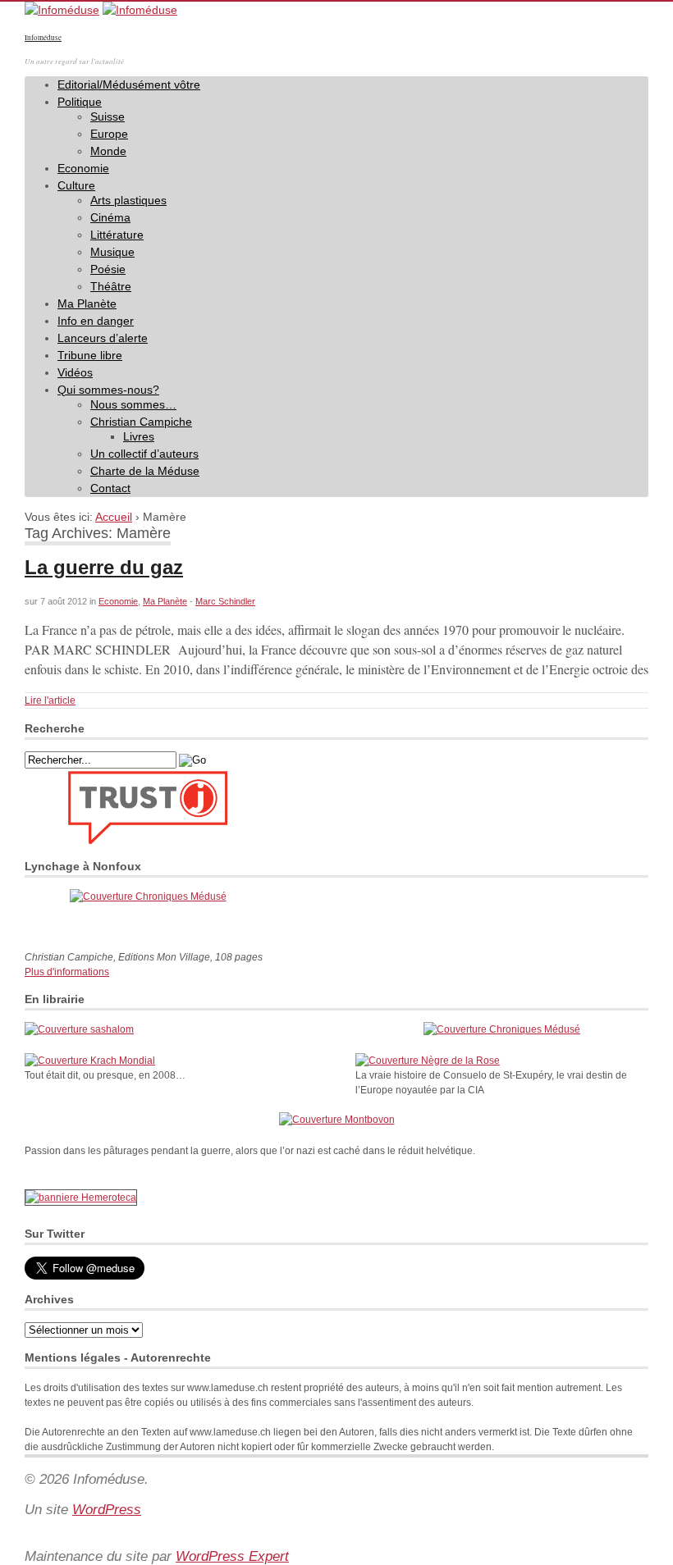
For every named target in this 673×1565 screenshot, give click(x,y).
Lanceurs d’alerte (102, 337)
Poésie (108, 269)
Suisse (107, 116)
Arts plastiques (128, 200)
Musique (112, 251)
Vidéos (75, 372)
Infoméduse (43, 38)
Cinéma (110, 217)
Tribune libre (89, 355)
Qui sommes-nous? (108, 389)
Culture (76, 185)
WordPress (106, 1509)
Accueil (113, 516)
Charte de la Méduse (144, 470)
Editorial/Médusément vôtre (128, 84)
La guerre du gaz (104, 567)
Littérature (117, 234)
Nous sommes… (133, 404)
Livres (138, 436)
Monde (108, 150)
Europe (109, 133)
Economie (83, 168)
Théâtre (110, 286)
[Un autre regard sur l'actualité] (62, 9)
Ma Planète (87, 303)
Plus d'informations (67, 972)
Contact (110, 488)
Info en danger (95, 320)
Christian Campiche (141, 421)
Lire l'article (50, 700)
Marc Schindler (225, 601)
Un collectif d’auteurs (144, 453)
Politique (79, 101)
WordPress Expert (232, 1556)
